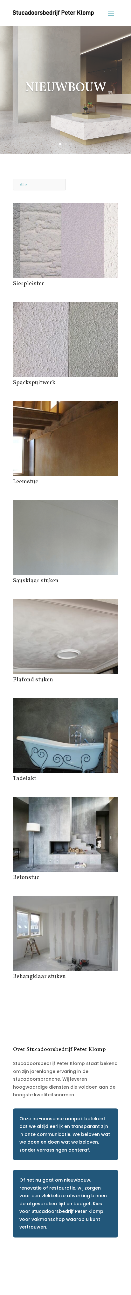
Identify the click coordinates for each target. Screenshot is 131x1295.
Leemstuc (25, 482)
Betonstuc (26, 878)
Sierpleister (28, 284)
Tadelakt (24, 779)
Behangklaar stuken (39, 977)
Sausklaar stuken (36, 581)
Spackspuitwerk (34, 383)
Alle (23, 184)
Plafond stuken (33, 680)
